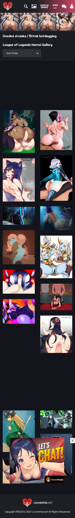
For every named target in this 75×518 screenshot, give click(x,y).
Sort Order (12, 53)
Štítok (33, 36)
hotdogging (47, 36)
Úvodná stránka (14, 36)
